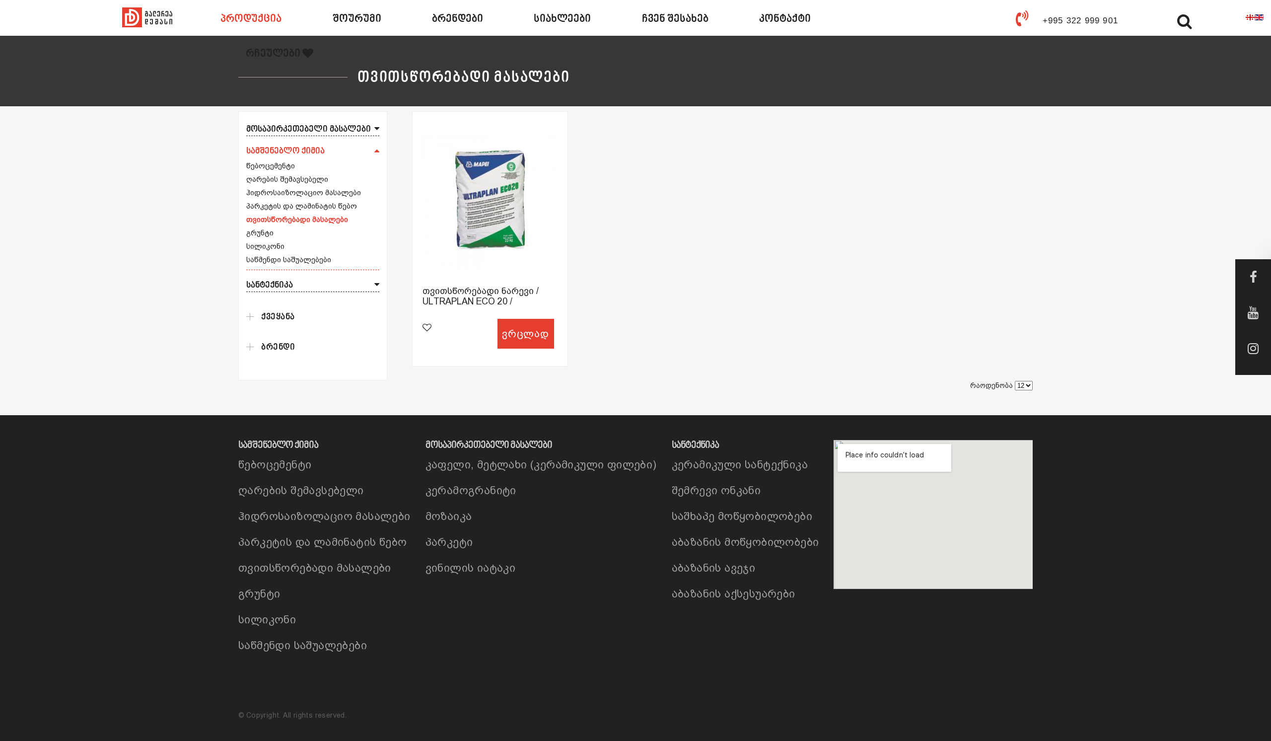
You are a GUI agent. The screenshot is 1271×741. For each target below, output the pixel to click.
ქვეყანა (278, 317)
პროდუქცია (251, 19)
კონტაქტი (785, 19)
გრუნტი (260, 232)
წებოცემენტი (270, 165)
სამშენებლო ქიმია (285, 151)
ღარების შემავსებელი (287, 179)
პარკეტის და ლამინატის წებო (301, 206)
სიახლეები (562, 19)
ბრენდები (457, 19)
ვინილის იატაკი (470, 568)
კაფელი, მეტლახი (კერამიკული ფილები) (541, 464)
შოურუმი (357, 19)
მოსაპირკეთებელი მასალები (308, 129)
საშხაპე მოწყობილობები (742, 516)
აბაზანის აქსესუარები (733, 594)
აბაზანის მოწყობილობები (745, 542)
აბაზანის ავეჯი (714, 568)
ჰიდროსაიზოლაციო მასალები (303, 192)
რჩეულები (274, 54)
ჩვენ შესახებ (675, 19)
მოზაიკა (448, 516)
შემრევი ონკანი (716, 490)
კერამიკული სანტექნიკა (740, 464)
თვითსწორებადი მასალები (297, 219)
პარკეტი (449, 542)
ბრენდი (278, 347)
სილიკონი (265, 246)
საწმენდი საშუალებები (288, 259)
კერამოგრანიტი (470, 490)
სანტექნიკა (269, 285)
